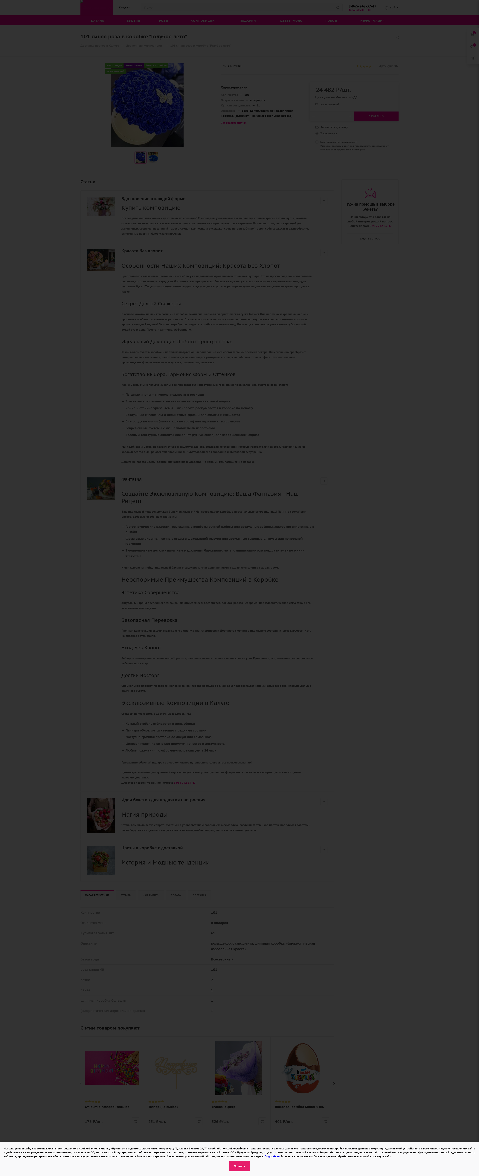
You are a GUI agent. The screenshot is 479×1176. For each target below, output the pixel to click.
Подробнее (272, 1156)
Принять (239, 1166)
